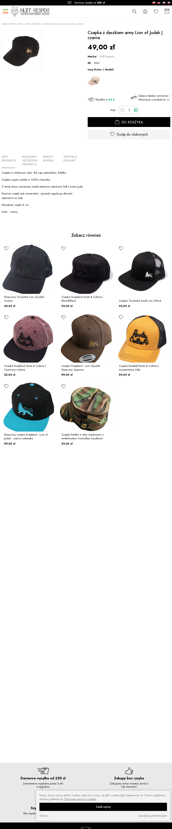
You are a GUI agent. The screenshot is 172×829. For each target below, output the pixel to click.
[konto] (145, 11)
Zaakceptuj (103, 806)
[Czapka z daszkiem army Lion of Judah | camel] (94, 81)
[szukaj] (134, 11)
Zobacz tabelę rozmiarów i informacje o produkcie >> (154, 98)
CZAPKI (20, 24)
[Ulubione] (156, 11)
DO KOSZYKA (131, 122)
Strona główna (9, 24)
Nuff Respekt (107, 56)
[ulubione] (6, 248)
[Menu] (5, 11)
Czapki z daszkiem (32, 24)
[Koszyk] (167, 11)
